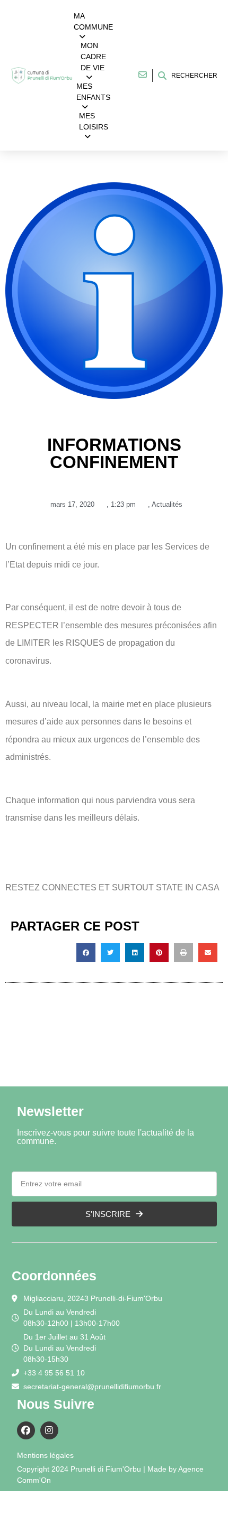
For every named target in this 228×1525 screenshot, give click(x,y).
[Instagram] (49, 1430)
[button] (85, 952)
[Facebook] (26, 1430)
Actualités (167, 504)
